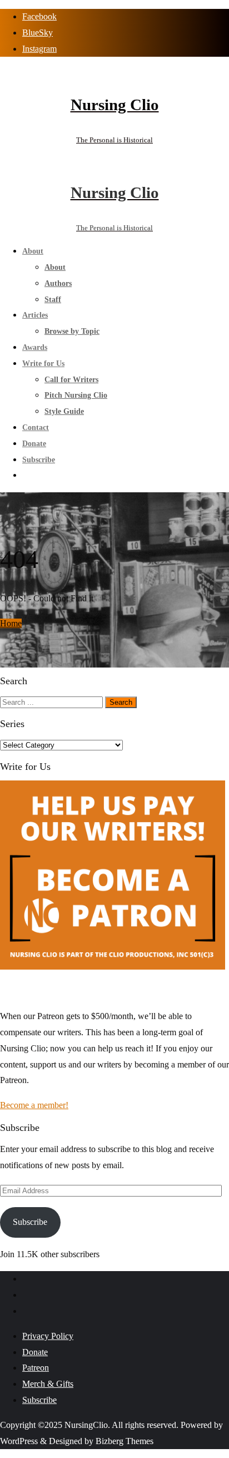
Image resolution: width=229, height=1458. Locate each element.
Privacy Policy (47, 1336)
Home (11, 623)
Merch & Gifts (47, 1383)
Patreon (35, 1367)
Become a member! (34, 1105)
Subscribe (30, 1222)
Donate (35, 1352)
